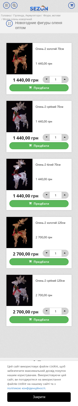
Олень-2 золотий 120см (50, 222)
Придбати (41, 88)
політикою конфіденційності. (26, 388)
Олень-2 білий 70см (48, 164)
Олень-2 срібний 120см (50, 280)
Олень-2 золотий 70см (50, 48)
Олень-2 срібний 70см (49, 106)
